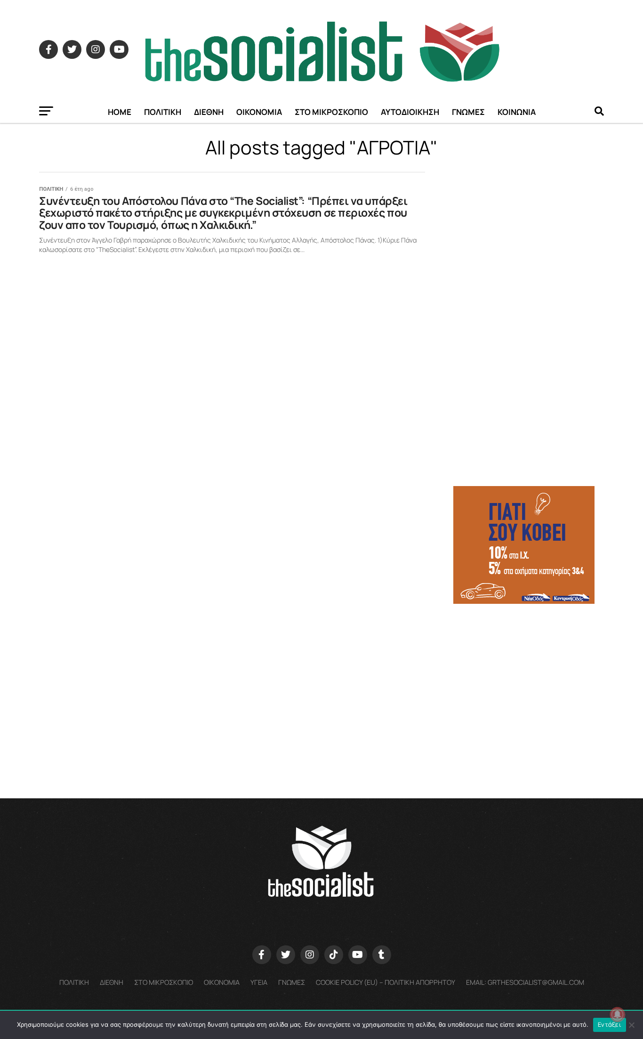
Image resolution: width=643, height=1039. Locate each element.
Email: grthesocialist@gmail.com (525, 982)
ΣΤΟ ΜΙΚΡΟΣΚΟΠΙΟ (331, 111)
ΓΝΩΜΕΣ (468, 111)
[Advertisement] (528, 678)
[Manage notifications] (617, 1014)
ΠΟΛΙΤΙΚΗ (162, 111)
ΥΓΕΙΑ (258, 982)
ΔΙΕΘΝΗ (209, 111)
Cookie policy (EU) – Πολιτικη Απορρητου (385, 982)
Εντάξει (609, 1024)
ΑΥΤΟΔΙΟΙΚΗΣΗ (410, 111)
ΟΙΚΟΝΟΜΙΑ (259, 111)
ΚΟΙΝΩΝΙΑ (517, 111)
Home (119, 111)
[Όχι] (631, 1025)
